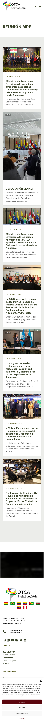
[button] (41, 680)
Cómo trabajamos (10, 661)
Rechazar (22, 708)
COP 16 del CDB (12, 211)
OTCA (8, 50)
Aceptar (22, 702)
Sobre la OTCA (9, 652)
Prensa (6, 663)
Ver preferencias (22, 713)
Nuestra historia (9, 655)
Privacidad (22, 718)
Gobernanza (8, 658)
